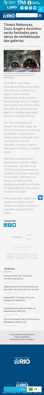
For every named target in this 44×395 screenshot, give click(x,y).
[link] (41, 9)
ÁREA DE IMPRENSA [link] (22, 337)
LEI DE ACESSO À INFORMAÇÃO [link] (22, 335)
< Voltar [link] (22, 389)
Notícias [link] (29, 239)
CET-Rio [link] (29, 235)
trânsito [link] (19, 256)
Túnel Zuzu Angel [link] (32, 258)
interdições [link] (26, 254)
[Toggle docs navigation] (40, 15)
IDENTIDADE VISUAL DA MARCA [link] (22, 339)
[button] (35, 15)
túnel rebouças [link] (20, 258)
